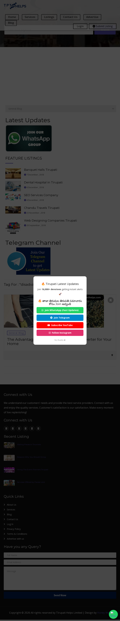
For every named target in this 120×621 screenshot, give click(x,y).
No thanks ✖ (60, 340)
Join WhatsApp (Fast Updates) (62, 310)
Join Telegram (62, 317)
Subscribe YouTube (62, 325)
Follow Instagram (61, 332)
